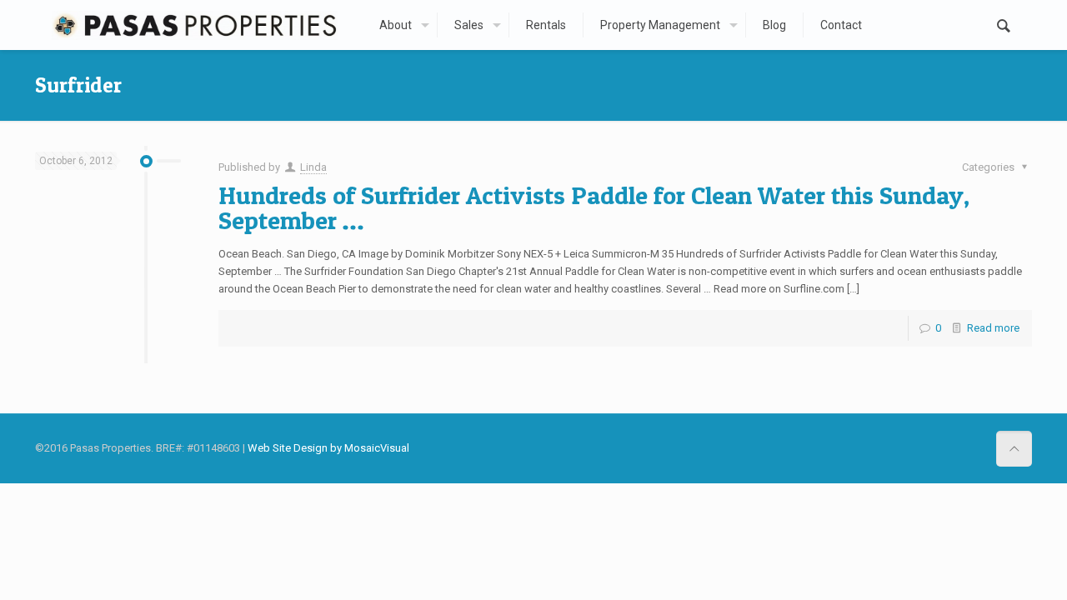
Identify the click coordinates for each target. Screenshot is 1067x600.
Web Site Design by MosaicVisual (328, 448)
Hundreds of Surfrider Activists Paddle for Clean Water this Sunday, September (593, 207)
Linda (313, 167)
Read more (993, 328)
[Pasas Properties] (194, 25)
